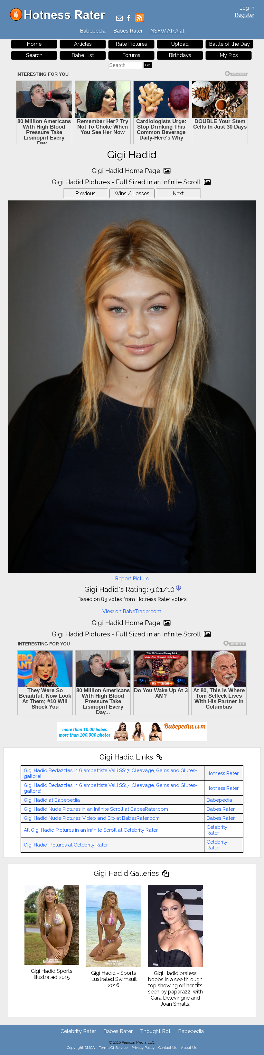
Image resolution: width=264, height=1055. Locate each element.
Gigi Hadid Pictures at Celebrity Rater (66, 845)
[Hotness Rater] (60, 19)
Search (34, 55)
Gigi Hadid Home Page (127, 171)
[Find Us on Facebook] (129, 18)
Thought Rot (155, 1031)
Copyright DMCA (81, 1047)
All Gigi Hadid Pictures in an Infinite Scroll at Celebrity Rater (91, 830)
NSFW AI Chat (167, 31)
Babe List (82, 55)
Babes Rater (128, 31)
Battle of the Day (229, 44)
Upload (180, 44)
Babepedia (93, 31)
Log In (246, 8)
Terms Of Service (113, 1047)
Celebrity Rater (217, 830)
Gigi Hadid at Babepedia (52, 800)
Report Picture (132, 579)
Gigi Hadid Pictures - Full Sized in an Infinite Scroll (127, 182)
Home (34, 44)
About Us (189, 1047)
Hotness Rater (223, 773)
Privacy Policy (143, 1047)
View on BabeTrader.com (131, 611)
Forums (131, 55)
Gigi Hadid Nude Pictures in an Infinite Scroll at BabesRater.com (96, 809)
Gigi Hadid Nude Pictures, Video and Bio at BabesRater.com (92, 818)
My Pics (229, 55)
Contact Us (167, 1047)
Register (244, 15)
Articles (83, 44)
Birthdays (180, 55)
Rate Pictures (131, 44)
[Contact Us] (119, 18)
